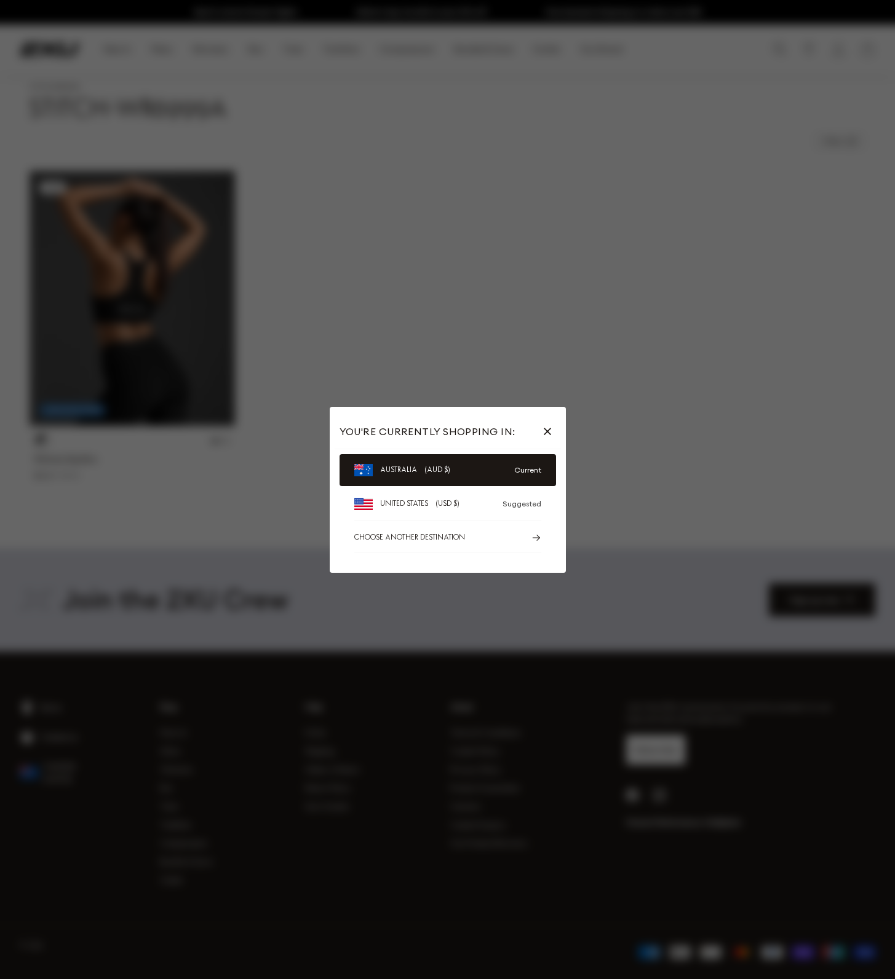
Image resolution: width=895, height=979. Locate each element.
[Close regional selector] (550, 431)
